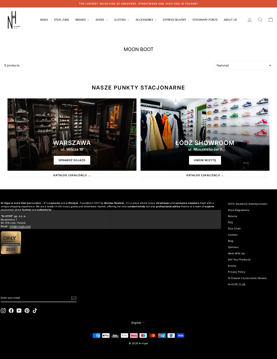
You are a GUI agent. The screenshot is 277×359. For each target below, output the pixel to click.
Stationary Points (205, 19)
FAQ (230, 222)
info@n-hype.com (20, 226)
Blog (230, 240)
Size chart (234, 228)
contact (232, 234)
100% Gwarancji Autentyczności (247, 203)
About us (230, 19)
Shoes (100, 19)
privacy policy (236, 271)
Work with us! (236, 253)
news (44, 19)
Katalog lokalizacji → (72, 175)
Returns (232, 216)
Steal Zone (61, 19)
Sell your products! (239, 259)
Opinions (233, 247)
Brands (80, 19)
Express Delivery (174, 19)
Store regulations (238, 210)
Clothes (120, 19)
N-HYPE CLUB (236, 284)
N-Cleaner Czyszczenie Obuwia (247, 278)
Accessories (145, 19)
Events (232, 265)
